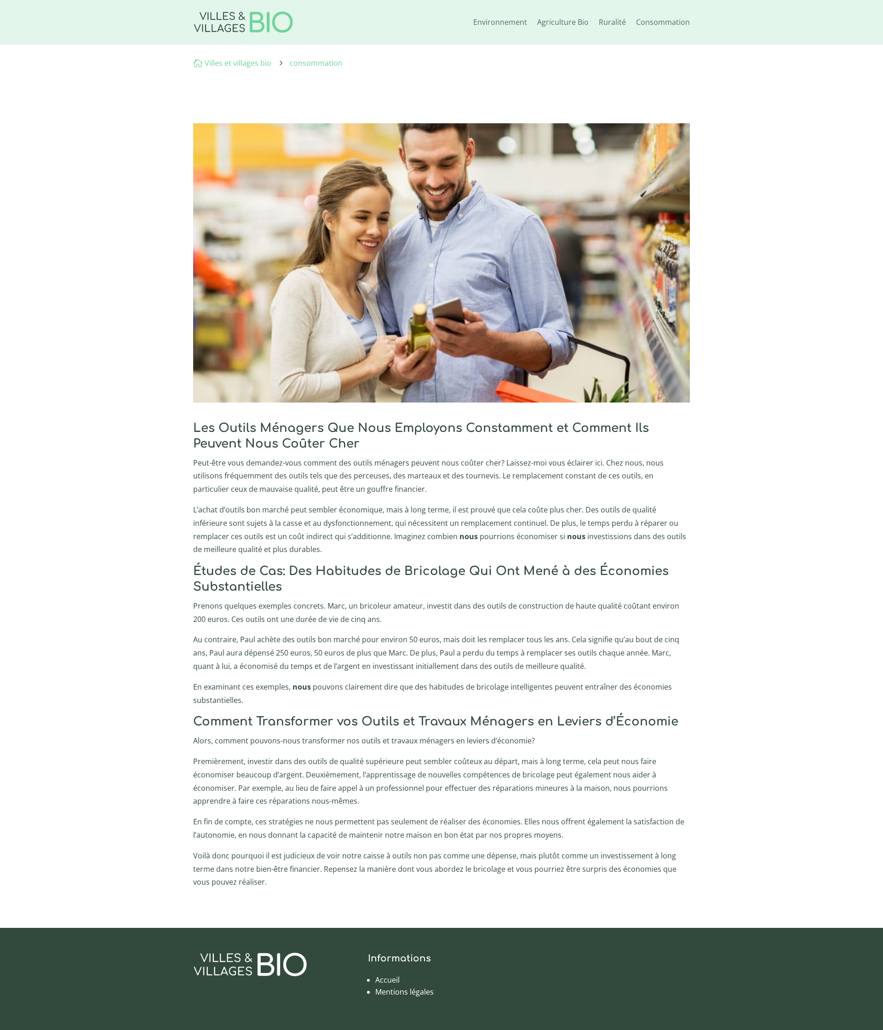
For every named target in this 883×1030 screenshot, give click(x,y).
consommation (316, 63)
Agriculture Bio (563, 22)
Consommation (663, 22)
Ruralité (612, 22)
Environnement (500, 22)
